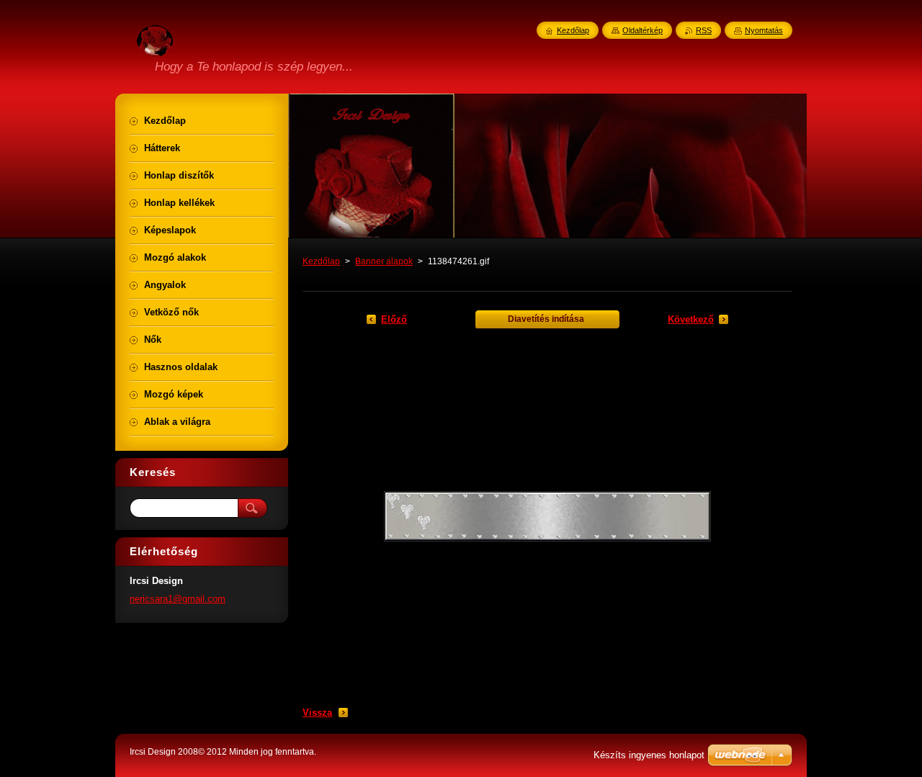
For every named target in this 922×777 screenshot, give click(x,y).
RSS (704, 30)
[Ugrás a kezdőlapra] (155, 48)
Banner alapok (384, 261)
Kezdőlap (321, 261)
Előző (394, 319)
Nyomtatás (764, 30)
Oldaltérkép (642, 30)
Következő (691, 319)
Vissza (317, 712)
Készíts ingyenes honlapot (649, 755)
